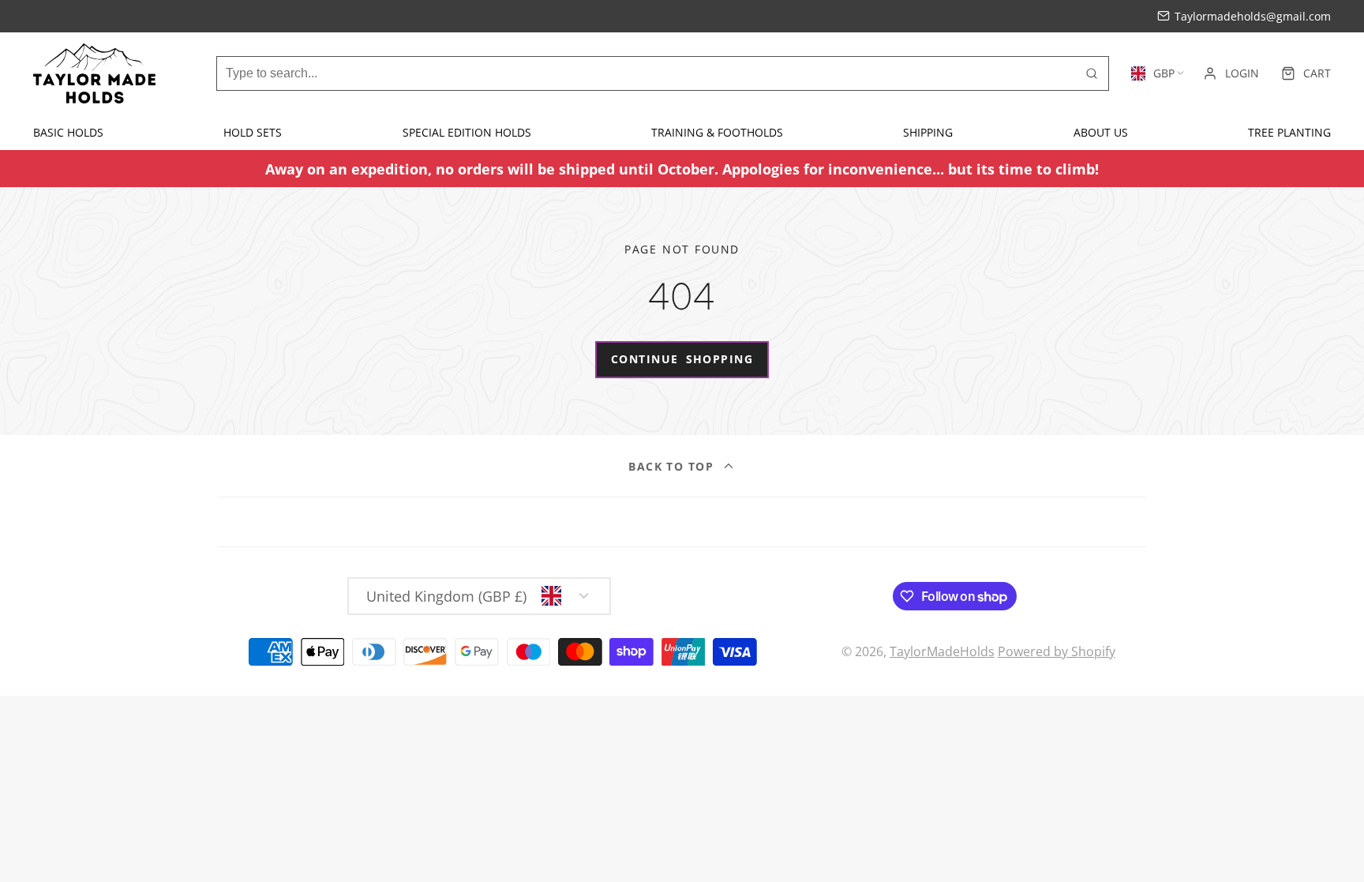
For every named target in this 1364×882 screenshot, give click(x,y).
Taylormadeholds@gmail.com (1253, 16)
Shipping (928, 132)
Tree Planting (1289, 132)
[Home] (94, 73)
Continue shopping (682, 358)
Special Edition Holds (467, 132)
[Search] (1091, 73)
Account (1231, 73)
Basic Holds (68, 132)
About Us (1101, 132)
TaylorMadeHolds (942, 651)
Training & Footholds (717, 132)
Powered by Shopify (1056, 651)
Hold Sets (252, 132)
